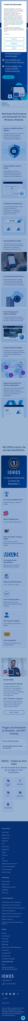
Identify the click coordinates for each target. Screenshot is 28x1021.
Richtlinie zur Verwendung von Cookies (13, 20)
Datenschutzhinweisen (17, 22)
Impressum (6, 34)
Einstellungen (7, 16)
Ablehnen (14, 48)
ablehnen (19, 24)
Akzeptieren (17, 27)
